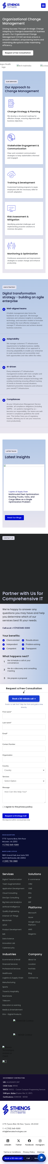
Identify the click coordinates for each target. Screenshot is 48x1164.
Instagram (40, 1145)
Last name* (6, 723)
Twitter (19, 1145)
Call (28, 1158)
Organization (7, 755)
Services (5, 777)
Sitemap (40, 1152)
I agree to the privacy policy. (19, 806)
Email (37, 1158)
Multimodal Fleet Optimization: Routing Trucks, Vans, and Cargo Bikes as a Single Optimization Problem (24, 498)
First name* (6, 712)
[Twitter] (18, 1140)
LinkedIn (7, 1145)
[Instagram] (40, 1140)
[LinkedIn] (7, 1140)
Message (6, 787)
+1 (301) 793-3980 (10, 861)
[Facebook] (29, 1140)
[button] (43, 5)
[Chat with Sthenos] (41, 1157)
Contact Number (8, 744)
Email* (4, 733)
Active (13, 1093)
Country (5, 766)
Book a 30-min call (13, 1158)
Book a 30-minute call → (24, 698)
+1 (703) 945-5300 (10, 845)
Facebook (29, 1145)
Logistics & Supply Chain (18, 492)
